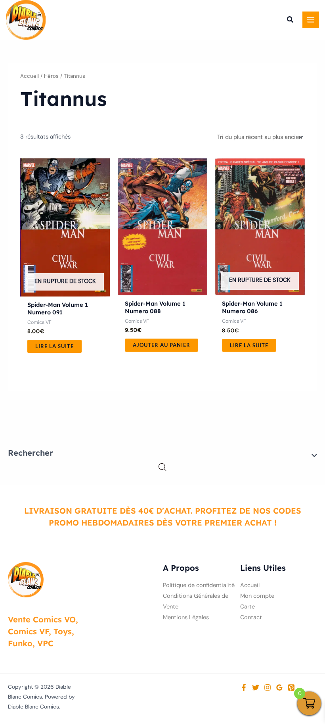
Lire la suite (54, 346)
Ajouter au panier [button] (161, 345)
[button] (290, 20)
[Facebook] (243, 687)
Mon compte (257, 596)
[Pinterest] (291, 687)
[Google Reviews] (279, 687)
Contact (251, 617)
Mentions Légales (186, 617)
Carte (247, 606)
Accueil (29, 76)
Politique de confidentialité (199, 585)
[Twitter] (255, 687)
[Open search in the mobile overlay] (162, 467)
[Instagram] (267, 687)
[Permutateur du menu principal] (310, 20)
